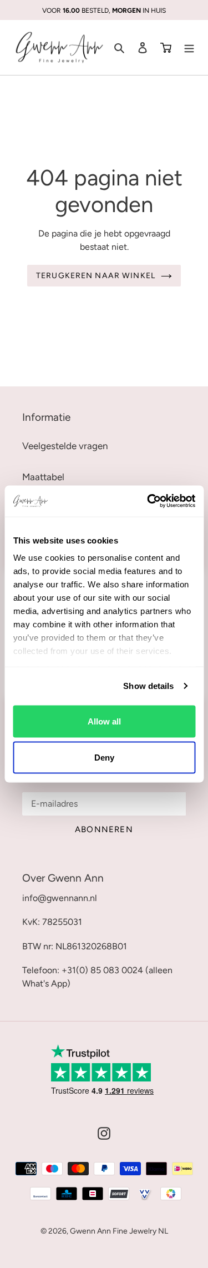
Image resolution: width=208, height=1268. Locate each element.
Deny (104, 757)
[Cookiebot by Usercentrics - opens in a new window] (148, 501)
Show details (148, 686)
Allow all (104, 721)
